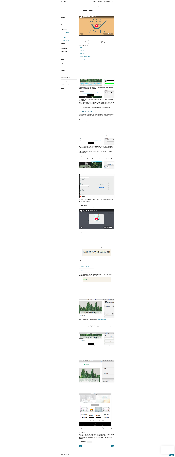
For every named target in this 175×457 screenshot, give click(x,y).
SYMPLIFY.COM (94, 1)
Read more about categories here (87, 136)
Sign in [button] (113, 1)
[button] (88, 442)
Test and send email (65, 34)
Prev (80, 446)
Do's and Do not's (64, 37)
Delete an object (82, 53)
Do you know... (64, 38)
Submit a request (100, 1)
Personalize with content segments (85, 56)
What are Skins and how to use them (67, 26)
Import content (82, 58)
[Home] (61, 1)
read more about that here (102, 319)
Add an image (82, 50)
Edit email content (64, 29)
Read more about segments (83, 348)
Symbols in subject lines (65, 40)
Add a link (81, 48)
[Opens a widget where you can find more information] (171, 455)
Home (63, 10)
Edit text (81, 47)
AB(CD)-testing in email (65, 32)
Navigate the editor (65, 27)
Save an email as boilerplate (66, 35)
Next (113, 446)
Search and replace (83, 59)
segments (111, 325)
